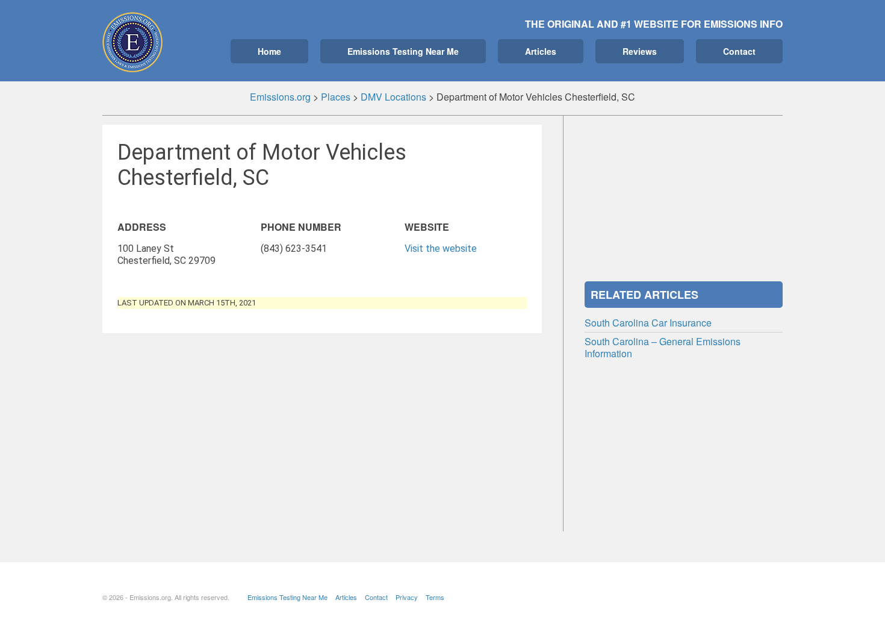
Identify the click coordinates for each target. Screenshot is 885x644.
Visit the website (441, 248)
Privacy (407, 597)
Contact (739, 51)
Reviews (640, 51)
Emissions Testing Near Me (403, 51)
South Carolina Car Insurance (648, 323)
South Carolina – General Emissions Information (663, 347)
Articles (540, 51)
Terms (435, 597)
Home (269, 51)
